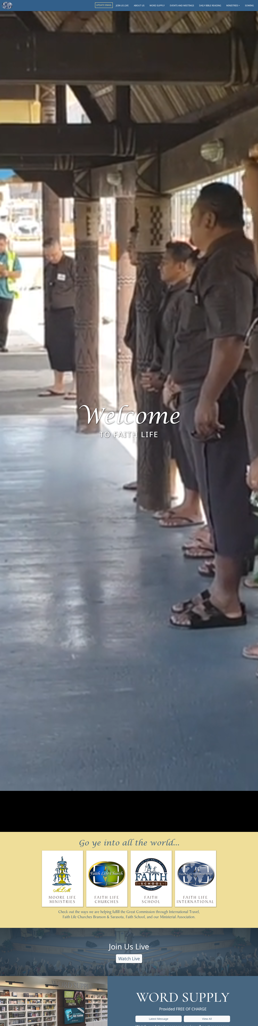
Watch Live (129, 958)
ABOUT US (139, 5)
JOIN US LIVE (122, 5)
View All (207, 1019)
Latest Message (158, 1019)
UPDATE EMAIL (104, 5)
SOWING (249, 5)
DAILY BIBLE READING (210, 5)
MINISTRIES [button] (232, 5)
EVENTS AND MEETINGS (182, 5)
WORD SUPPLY (157, 5)
